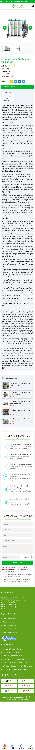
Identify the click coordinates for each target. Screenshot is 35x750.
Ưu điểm (5, 98)
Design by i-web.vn (23, 699)
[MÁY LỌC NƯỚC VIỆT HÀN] (17, 6)
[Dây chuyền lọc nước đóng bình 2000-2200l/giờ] (6, 385)
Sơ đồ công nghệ (8, 95)
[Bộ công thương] (9, 638)
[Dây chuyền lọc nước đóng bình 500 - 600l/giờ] (6, 412)
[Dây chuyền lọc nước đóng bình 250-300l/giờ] (7, 48)
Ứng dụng (6, 100)
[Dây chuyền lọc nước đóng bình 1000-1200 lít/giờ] (6, 403)
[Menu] (2, 6)
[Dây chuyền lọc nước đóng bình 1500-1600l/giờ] (6, 394)
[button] (30, 28)
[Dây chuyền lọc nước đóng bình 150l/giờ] (6, 421)
